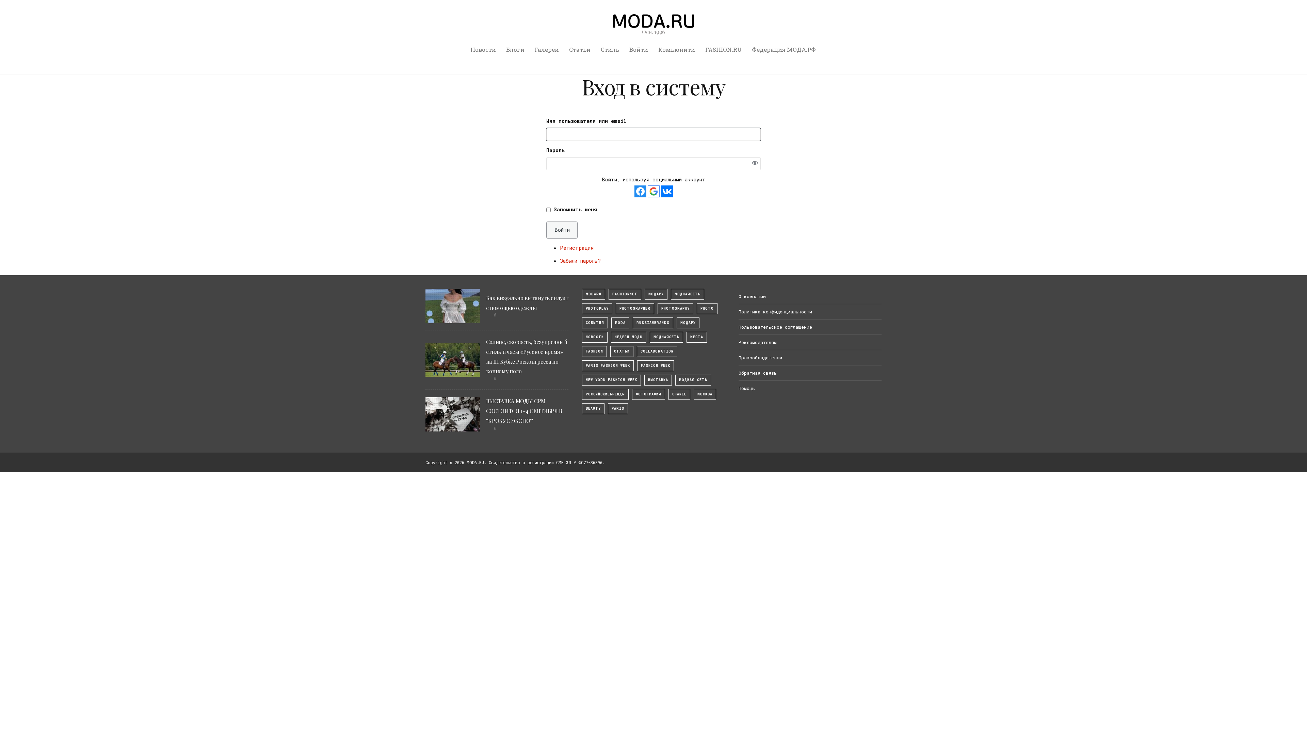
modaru (593, 294)
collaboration (657, 351)
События (595, 323)
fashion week (655, 365)
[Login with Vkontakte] (667, 191)
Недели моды (629, 337)
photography (675, 308)
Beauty (593, 408)
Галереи (547, 49)
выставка (658, 380)
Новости (483, 49)
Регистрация (577, 247)
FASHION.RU (723, 49)
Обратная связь (758, 373)
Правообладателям (760, 358)
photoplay (597, 308)
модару (656, 294)
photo (707, 308)
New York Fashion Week (611, 380)
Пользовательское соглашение (775, 327)
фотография (648, 394)
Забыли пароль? (580, 260)
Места (696, 337)
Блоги (515, 49)
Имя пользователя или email (586, 120)
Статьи (580, 49)
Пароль (555, 150)
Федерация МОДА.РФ (784, 49)
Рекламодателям (758, 342)
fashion (594, 351)
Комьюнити (676, 49)
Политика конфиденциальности (775, 312)
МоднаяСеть (687, 294)
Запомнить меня (575, 209)
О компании (752, 296)
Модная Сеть (693, 380)
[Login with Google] (654, 191)
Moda (620, 323)
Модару (688, 323)
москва (704, 394)
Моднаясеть (666, 337)
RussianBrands (652, 323)
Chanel (679, 394)
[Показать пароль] (755, 163)
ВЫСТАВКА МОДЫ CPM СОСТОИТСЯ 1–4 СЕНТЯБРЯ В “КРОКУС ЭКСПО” (524, 410)
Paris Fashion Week (608, 365)
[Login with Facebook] (640, 191)
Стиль (610, 49)
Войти (638, 49)
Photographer (634, 308)
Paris (618, 408)
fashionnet (625, 294)
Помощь (747, 388)
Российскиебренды (605, 394)
